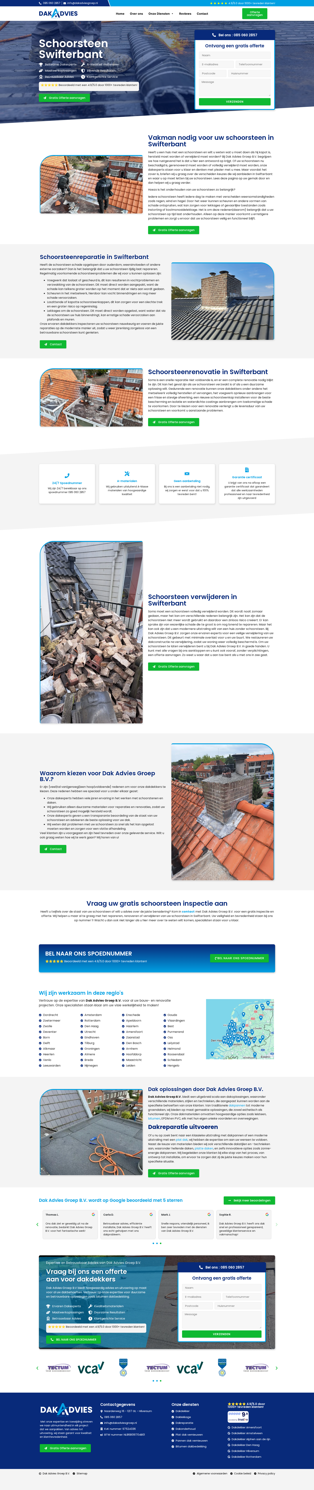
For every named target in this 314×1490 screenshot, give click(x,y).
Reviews (185, 13)
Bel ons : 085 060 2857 (238, 35)
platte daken (204, 1148)
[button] (37, 1224)
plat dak (182, 1140)
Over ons (136, 13)
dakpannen (237, 1105)
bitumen (154, 1118)
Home (120, 13)
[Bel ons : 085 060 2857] (214, 35)
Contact (202, 13)
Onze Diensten (159, 13)
